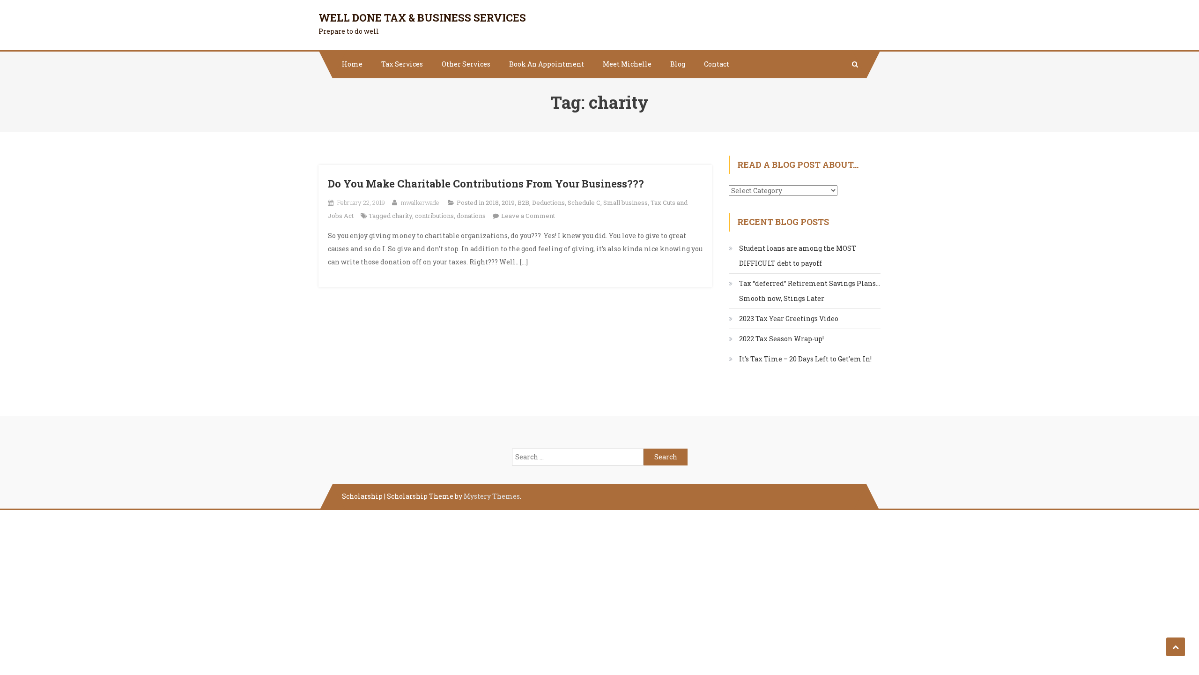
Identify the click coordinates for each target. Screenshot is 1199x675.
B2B (523, 202)
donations (471, 215)
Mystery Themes (492, 496)
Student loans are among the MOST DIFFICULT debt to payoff (797, 256)
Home (352, 64)
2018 (492, 202)
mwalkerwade (420, 202)
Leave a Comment (528, 215)
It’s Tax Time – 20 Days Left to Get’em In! (805, 358)
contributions (434, 215)
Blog (677, 64)
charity (402, 215)
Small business (625, 202)
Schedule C (584, 202)
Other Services (466, 64)
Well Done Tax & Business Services (422, 17)
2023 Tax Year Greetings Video (788, 318)
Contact (716, 64)
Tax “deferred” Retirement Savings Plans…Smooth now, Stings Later (809, 291)
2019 (508, 202)
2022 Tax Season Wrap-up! (781, 338)
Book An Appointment (546, 64)
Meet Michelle (627, 64)
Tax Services (402, 64)
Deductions (548, 202)
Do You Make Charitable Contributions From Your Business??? (486, 183)
